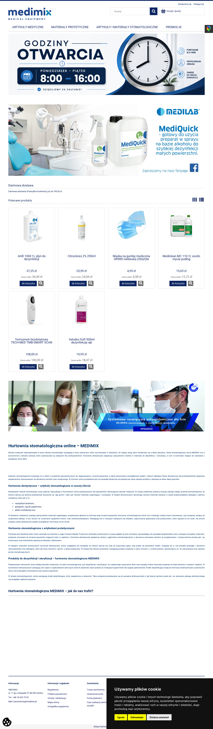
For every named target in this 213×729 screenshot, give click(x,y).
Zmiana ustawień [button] (159, 717)
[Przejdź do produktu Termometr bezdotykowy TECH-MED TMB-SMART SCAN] (32, 314)
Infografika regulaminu (58, 706)
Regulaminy (53, 689)
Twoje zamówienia (96, 689)
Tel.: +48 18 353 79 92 (18, 697)
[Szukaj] (153, 11)
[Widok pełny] (201, 200)
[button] (41, 283)
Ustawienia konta (95, 694)
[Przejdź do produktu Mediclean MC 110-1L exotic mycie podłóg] (181, 231)
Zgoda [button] (120, 717)
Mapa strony (53, 702)
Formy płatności (94, 698)
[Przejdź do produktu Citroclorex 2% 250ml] (82, 231)
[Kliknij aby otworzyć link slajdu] (106, 140)
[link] (106, 66)
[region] (106, 66)
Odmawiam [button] (136, 717)
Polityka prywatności (57, 694)
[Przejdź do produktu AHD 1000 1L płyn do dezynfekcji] (32, 231)
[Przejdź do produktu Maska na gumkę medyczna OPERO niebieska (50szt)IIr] (131, 231)
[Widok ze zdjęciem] (194, 200)
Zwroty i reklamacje (57, 698)
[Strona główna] (29, 13)
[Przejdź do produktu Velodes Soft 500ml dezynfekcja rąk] (82, 314)
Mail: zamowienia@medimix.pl (22, 701)
